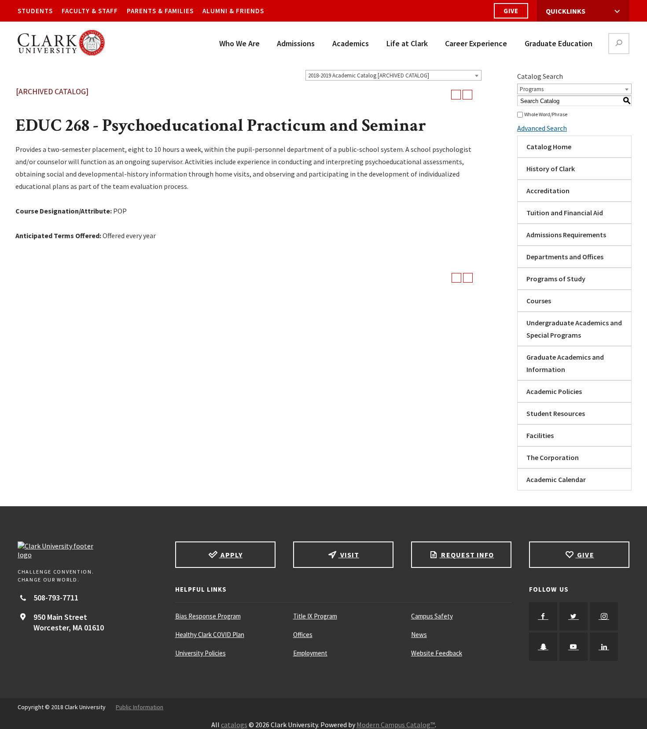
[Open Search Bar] (618, 43)
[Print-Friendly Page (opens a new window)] (456, 94)
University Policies (200, 653)
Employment (310, 653)
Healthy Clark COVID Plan (209, 634)
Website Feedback (436, 653)
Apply (230, 554)
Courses (538, 300)
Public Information (139, 707)
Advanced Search (542, 128)
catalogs (234, 724)
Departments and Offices (564, 256)
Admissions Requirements (566, 234)
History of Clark (550, 168)
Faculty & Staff (90, 11)
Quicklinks (565, 11)
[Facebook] (543, 616)
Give (511, 11)
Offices (302, 634)
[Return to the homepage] (88, 550)
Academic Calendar (556, 479)
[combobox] (393, 75)
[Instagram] (604, 616)
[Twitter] (573, 616)
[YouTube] (573, 647)
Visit (348, 554)
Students (35, 11)
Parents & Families (160, 11)
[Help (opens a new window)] (467, 94)
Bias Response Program (208, 616)
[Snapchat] (543, 647)
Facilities (540, 435)
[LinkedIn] (604, 647)
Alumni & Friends (233, 11)
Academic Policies (554, 391)
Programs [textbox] (532, 89)
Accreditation (548, 190)
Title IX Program (315, 616)
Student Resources (555, 413)
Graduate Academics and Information (565, 363)
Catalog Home (548, 146)
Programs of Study (555, 278)
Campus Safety (432, 616)
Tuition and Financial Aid (564, 212)
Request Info (466, 554)
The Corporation (552, 457)
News (419, 634)
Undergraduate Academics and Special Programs (574, 328)
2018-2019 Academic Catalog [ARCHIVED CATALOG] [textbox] (368, 75)
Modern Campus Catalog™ (396, 724)
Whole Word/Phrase (545, 114)
